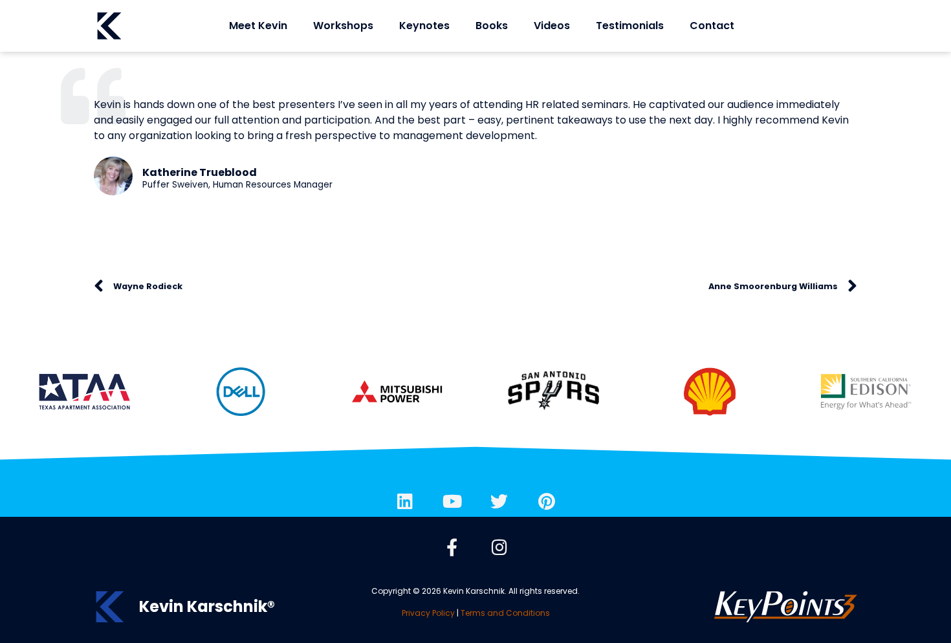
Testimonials (630, 25)
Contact (712, 25)
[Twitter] (499, 500)
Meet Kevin (258, 25)
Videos (552, 25)
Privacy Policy (428, 612)
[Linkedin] (405, 500)
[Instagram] (499, 546)
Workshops (343, 25)
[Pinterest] (546, 500)
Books (492, 25)
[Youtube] (452, 500)
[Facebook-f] (452, 546)
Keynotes (424, 25)
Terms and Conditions (505, 612)
